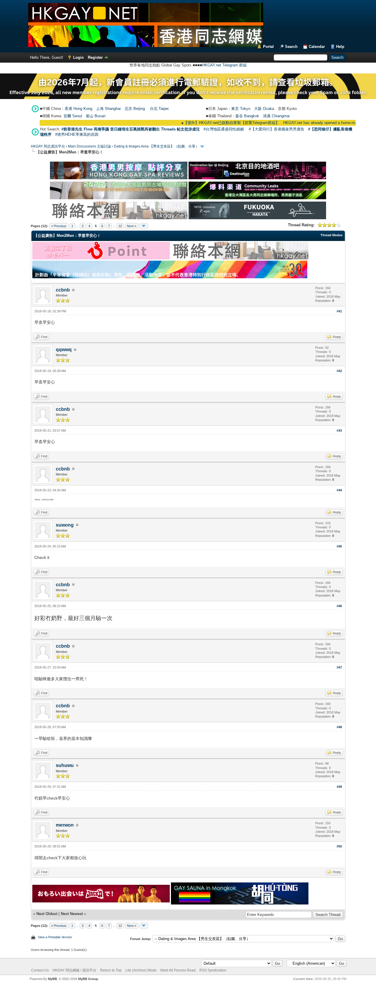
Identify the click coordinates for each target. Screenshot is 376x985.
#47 (339, 667)
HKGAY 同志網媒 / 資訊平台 (74, 970)
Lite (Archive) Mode (141, 970)
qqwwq (64, 349)
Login (78, 57)
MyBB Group (88, 979)
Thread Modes (331, 235)
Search (291, 46)
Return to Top (111, 970)
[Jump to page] (143, 226)
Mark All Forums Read (178, 970)
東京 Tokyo (240, 108)
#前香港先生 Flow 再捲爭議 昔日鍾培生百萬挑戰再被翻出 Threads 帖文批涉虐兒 (130, 129)
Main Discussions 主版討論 (89, 146)
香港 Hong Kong (78, 108)
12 (120, 226)
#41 (339, 311)
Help (340, 46)
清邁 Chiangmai (276, 116)
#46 (339, 606)
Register (95, 57)
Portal (268, 46)
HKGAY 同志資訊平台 (48, 146)
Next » (131, 226)
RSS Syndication (212, 970)
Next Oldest (46, 914)
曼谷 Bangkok (247, 116)
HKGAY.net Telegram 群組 (224, 65)
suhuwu (65, 765)
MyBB (52, 979)
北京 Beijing (135, 108)
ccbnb (63, 289)
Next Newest (72, 914)
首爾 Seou (72, 116)
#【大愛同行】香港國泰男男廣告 (276, 129)
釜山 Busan (95, 116)
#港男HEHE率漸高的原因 (76, 134)
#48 (339, 727)
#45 (339, 546)
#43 (339, 430)
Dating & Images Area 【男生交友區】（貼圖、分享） (156, 146)
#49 (339, 786)
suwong (65, 524)
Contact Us (40, 970)
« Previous (58, 226)
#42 (339, 371)
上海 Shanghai (108, 108)
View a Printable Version (55, 937)
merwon (65, 824)
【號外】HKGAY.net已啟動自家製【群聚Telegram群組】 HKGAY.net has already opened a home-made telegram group (267, 122)
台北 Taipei (159, 108)
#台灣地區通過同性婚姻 (224, 129)
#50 (339, 846)
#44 (339, 490)
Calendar (317, 46)
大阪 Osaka (264, 108)
